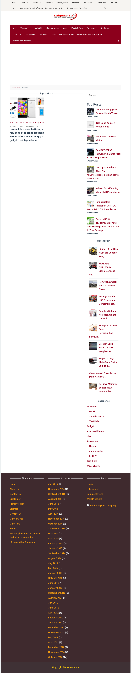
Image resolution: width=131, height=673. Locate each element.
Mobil (92, 411)
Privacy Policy (17, 503)
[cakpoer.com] (65, 16)
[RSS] (105, 8)
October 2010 (55, 657)
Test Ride (94, 421)
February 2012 (55, 617)
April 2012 (53, 612)
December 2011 (56, 627)
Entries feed (93, 489)
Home (13, 484)
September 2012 (56, 593)
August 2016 (54, 499)
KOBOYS (93, 456)
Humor (92, 446)
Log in (90, 484)
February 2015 (55, 543)
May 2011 (53, 637)
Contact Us (15, 494)
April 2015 (53, 538)
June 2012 (53, 607)
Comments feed (95, 494)
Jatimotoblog (96, 451)
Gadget (90, 426)
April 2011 (53, 642)
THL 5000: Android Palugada (27, 122)
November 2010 (56, 652)
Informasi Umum (95, 431)
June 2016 (53, 503)
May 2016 (53, 508)
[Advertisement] (65, 64)
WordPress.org (94, 499)
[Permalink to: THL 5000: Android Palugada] (27, 107)
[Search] (118, 41)
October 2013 (55, 578)
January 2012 (55, 622)
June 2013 (53, 583)
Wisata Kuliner (94, 466)
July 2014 (53, 563)
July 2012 (53, 602)
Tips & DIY (92, 461)
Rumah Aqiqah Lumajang (103, 505)
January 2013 (55, 588)
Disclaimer (15, 499)
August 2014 (54, 558)
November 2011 (56, 632)
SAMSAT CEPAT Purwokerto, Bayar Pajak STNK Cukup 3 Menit (104, 154)
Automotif (92, 406)
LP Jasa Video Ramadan (22, 542)
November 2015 (56, 518)
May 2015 (53, 533)
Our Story (15, 523)
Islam (89, 436)
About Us (14, 489)
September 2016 (56, 494)
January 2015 (55, 548)
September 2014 (56, 553)
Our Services (16, 518)
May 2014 (53, 568)
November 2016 (56, 489)
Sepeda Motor (96, 416)
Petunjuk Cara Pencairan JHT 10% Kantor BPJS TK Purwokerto (101, 206)
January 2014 (55, 573)
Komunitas (92, 441)
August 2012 (54, 597)
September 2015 (56, 528)
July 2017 (53, 484)
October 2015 (55, 523)
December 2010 (56, 647)
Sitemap (14, 508)
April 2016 (53, 513)
